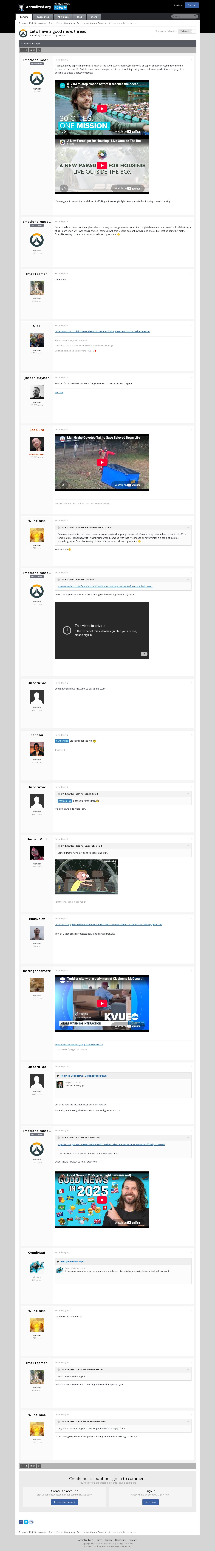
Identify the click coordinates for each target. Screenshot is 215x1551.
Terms (99, 1539)
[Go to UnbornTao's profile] (37, 697)
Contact (133, 1539)
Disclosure (120, 1539)
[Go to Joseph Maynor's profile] (37, 392)
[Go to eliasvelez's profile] (37, 933)
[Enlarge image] (86, 876)
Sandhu (37, 735)
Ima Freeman (37, 274)
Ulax (37, 326)
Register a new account (64, 1502)
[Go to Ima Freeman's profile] (37, 288)
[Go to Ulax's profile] (37, 340)
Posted (61, 59)
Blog (79, 16)
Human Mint (37, 839)
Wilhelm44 (36, 521)
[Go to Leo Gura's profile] (37, 444)
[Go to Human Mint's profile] (37, 853)
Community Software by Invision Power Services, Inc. (107, 1546)
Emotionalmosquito (51, 35)
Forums (24, 16)
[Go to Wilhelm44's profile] (37, 535)
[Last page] (39, 50)
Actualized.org (85, 1539)
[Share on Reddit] (31, 1521)
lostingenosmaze (37, 971)
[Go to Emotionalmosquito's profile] (23, 33)
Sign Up (191, 5)
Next (32, 50)
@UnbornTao (62, 741)
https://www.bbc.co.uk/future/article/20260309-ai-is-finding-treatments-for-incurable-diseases (102, 331)
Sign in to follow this (167, 30)
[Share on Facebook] (21, 1522)
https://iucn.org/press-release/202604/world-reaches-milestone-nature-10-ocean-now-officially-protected (108, 924)
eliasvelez (37, 919)
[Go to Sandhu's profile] (37, 749)
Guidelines (43, 16)
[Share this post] (191, 59)
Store (94, 16)
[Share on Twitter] (26, 1522)
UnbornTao (37, 683)
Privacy (108, 1539)
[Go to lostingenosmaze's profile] (37, 985)
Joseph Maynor (37, 378)
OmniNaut (36, 1252)
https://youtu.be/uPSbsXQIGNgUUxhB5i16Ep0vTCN (79, 1044)
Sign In (177, 5)
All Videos (63, 16)
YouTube (59, 392)
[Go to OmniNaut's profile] (37, 1267)
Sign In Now (150, 1502)
